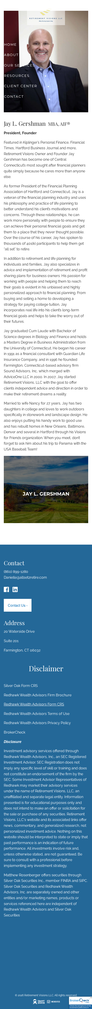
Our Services (19, 65)
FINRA (66, 881)
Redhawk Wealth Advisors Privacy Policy (37, 723)
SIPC (83, 881)
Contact (14, 96)
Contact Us (17, 605)
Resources (16, 76)
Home (10, 44)
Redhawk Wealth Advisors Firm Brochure (37, 695)
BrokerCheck (14, 732)
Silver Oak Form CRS (21, 686)
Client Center (20, 86)
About (11, 55)
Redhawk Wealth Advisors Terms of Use (36, 714)
